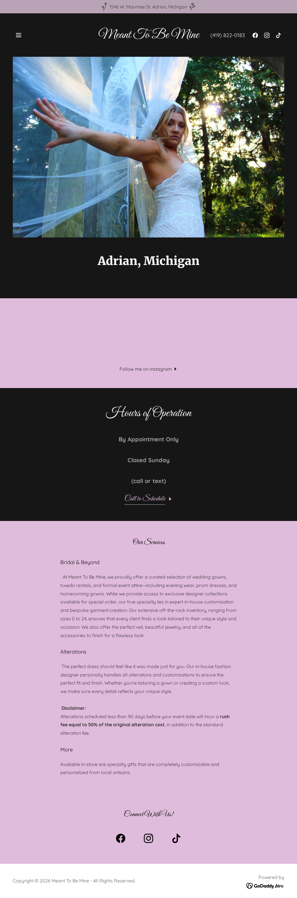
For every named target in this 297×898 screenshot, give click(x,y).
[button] (18, 35)
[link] (148, 36)
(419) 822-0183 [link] (227, 35)
